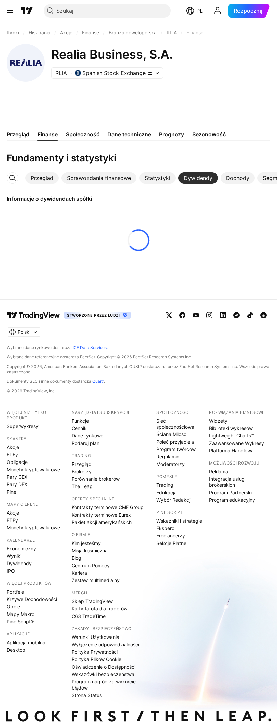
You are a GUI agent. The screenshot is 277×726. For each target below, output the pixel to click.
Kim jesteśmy (86, 543)
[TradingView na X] (169, 315)
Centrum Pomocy (91, 565)
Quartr (98, 381)
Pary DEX (17, 484)
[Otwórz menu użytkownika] (217, 11)
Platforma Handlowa (231, 450)
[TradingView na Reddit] (263, 315)
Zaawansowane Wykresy (236, 443)
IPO (11, 571)
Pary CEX (17, 477)
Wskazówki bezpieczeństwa (103, 674)
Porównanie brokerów (96, 479)
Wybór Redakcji (173, 500)
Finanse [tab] (47, 134)
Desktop (16, 650)
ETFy (12, 454)
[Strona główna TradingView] (27, 11)
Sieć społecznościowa (175, 424)
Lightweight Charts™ (231, 436)
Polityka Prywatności (95, 652)
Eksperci (165, 528)
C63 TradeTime (89, 616)
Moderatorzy (170, 464)
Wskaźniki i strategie (179, 521)
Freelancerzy (170, 536)
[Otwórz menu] (10, 11)
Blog (76, 558)
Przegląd (82, 464)
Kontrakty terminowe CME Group (108, 507)
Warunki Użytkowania (95, 637)
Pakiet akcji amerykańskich (102, 522)
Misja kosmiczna (90, 550)
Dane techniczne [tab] (129, 134)
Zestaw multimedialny (96, 580)
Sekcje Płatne (171, 543)
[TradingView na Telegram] (236, 315)
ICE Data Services (90, 347)
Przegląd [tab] (18, 134)
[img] (150, 73)
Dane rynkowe (87, 436)
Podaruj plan (85, 443)
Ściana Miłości (171, 434)
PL (199, 10)
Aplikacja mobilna (26, 642)
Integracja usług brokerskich (227, 482)
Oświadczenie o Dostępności (103, 667)
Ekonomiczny (21, 548)
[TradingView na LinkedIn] (223, 315)
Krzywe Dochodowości (32, 599)
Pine (11, 492)
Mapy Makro (20, 614)
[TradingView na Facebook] (182, 315)
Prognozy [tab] (171, 134)
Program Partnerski (230, 492)
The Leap (82, 486)
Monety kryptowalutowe (33, 469)
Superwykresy (23, 426)
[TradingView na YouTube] (196, 315)
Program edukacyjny (232, 500)
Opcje (13, 606)
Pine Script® (20, 621)
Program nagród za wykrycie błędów (104, 685)
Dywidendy (19, 563)
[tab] (42, 178)
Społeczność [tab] (82, 134)
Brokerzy (82, 471)
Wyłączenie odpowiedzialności (105, 644)
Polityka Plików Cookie (96, 659)
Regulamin (167, 456)
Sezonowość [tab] (209, 134)
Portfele (15, 592)
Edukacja (166, 492)
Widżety (218, 421)
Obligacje (17, 462)
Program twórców (176, 449)
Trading (164, 485)
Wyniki (14, 556)
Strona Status (87, 695)
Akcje (13, 447)
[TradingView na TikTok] (250, 315)
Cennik (79, 428)
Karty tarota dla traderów (99, 608)
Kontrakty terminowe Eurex (101, 515)
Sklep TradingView (92, 601)
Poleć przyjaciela (175, 442)
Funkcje (80, 421)
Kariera (79, 573)
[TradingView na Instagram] (209, 315)
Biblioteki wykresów (231, 428)
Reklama (218, 471)
